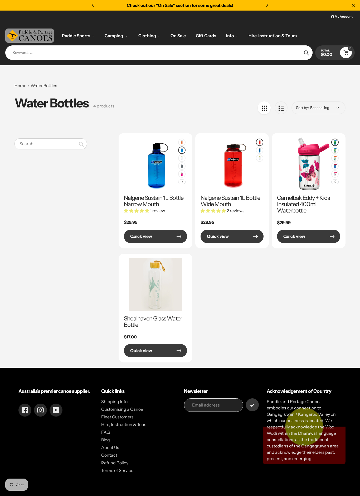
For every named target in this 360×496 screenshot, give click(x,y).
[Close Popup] (265, 189)
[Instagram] (134, 299)
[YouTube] (141, 299)
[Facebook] (126, 299)
